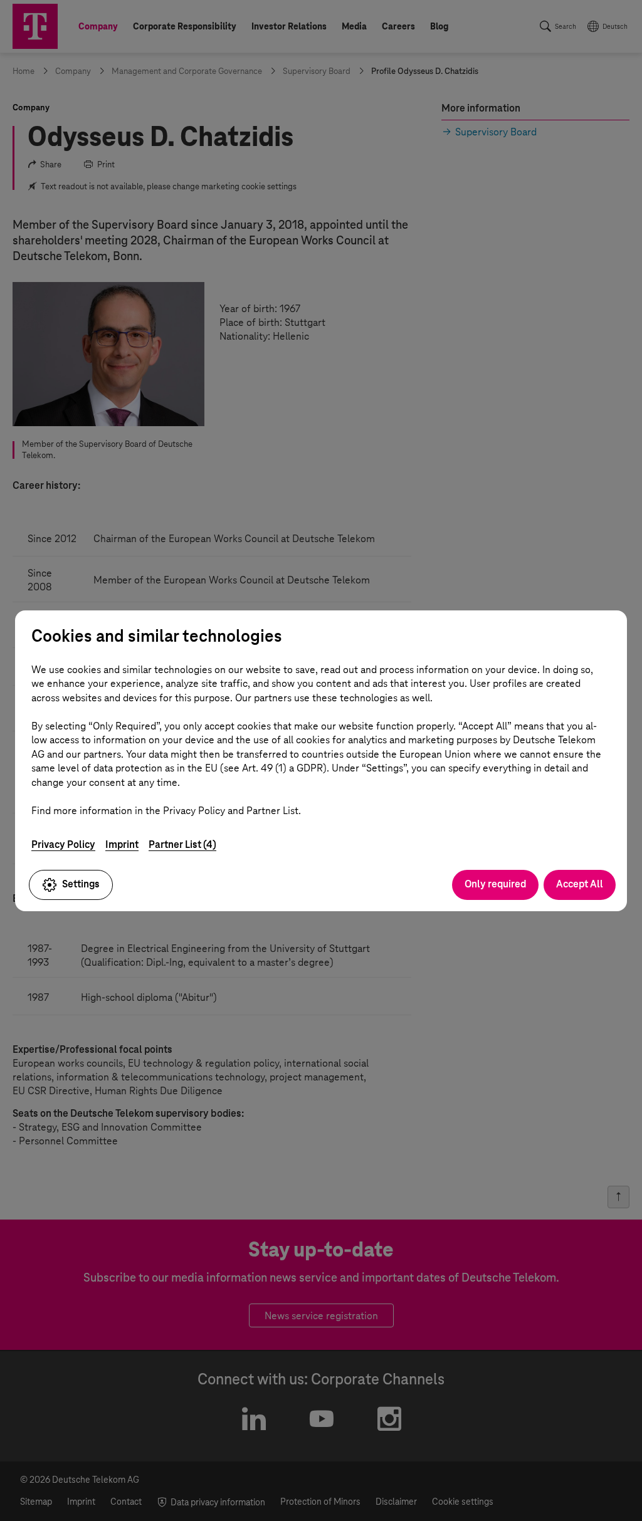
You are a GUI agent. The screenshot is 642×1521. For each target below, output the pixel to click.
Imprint (122, 844)
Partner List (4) (182, 844)
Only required (495, 884)
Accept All (579, 884)
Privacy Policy (63, 844)
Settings (81, 884)
